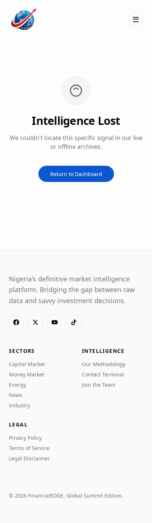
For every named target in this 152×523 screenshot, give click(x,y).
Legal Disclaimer (29, 458)
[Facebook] (16, 322)
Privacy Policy (25, 437)
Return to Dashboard (76, 174)
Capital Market (27, 364)
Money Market (26, 374)
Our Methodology (103, 364)
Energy (17, 384)
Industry (19, 405)
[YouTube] (54, 322)
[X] (35, 322)
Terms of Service (29, 448)
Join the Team (98, 384)
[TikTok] (73, 322)
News (16, 395)
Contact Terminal (103, 374)
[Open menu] (135, 19)
